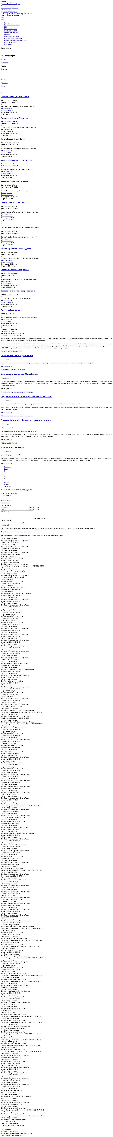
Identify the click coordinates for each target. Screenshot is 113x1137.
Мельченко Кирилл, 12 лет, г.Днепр (16, 160)
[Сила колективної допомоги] (11, 351)
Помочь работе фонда (10, 310)
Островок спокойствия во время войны (18, 291)
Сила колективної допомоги (17, 355)
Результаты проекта (11, 37)
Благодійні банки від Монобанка (19, 373)
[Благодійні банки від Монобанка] (13, 370)
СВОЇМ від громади (11, 31)
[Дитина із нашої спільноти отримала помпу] (17, 416)
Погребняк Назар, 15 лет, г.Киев (15, 270)
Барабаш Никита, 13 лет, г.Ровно (15, 97)
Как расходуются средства (13, 39)
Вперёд (6, 482)
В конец (7, 484)
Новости (7, 35)
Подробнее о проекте (12, 25)
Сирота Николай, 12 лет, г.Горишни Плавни (20, 227)
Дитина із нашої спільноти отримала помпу (26, 420)
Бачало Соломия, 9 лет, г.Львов (14, 181)
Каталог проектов (10, 29)
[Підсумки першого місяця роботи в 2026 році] (17, 392)
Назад (6, 469)
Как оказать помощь (11, 33)
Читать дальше (6, 108)
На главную (8, 23)
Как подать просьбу (11, 42)
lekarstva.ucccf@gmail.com (9, 8)
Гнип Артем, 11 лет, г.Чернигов (14, 118)
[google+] (4, 12)
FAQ (5, 27)
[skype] (12, 12)
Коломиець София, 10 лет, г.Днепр (16, 248)
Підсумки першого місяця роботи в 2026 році (26, 396)
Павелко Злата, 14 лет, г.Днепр (14, 202)
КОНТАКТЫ (8, 44)
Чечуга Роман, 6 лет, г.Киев (13, 139)
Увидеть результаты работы (11, 335)
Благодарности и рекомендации (15, 40)
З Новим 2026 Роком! (12, 447)
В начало (7, 467)
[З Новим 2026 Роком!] (9, 443)
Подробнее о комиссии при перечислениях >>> (17, 532)
